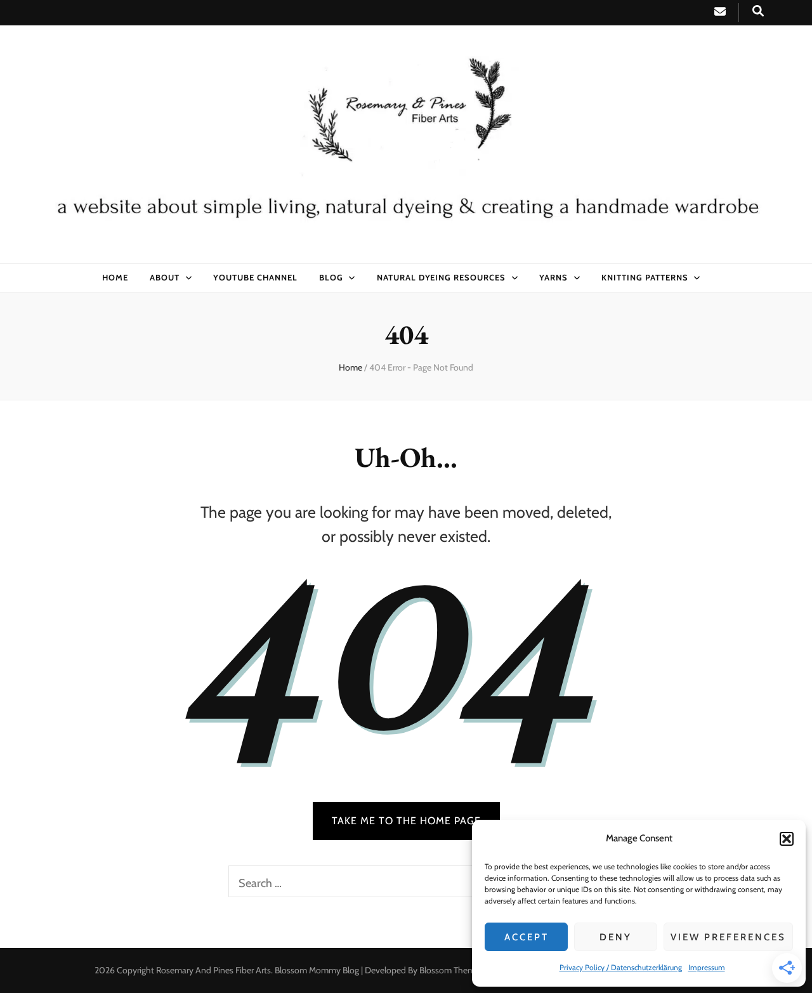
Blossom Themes (451, 970)
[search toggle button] (758, 11)
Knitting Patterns (644, 277)
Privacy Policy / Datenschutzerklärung (621, 967)
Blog (331, 277)
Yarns (553, 277)
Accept (526, 937)
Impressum (706, 967)
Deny (615, 937)
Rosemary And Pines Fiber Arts (213, 970)
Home (115, 277)
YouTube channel (255, 277)
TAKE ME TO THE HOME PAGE (406, 821)
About (165, 277)
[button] (786, 838)
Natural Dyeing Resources (441, 277)
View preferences (728, 937)
